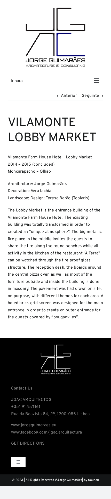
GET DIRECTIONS (28, 443)
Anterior (69, 95)
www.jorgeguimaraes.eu (33, 425)
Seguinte (90, 95)
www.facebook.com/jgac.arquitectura (46, 432)
